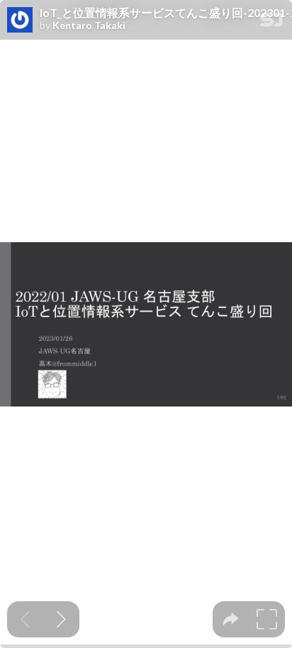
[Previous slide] (25, 619)
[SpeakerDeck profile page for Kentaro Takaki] (20, 20)
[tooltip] (231, 619)
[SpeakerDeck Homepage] (271, 22)
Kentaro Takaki (88, 25)
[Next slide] (61, 619)
